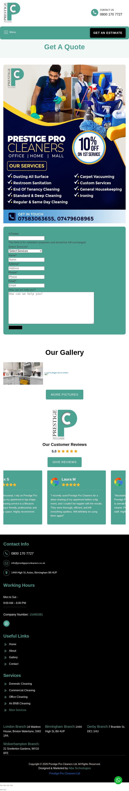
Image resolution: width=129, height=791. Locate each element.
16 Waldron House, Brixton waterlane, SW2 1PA (22, 731)
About (12, 650)
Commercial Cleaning (22, 690)
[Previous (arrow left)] (1, 789)
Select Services (18, 246)
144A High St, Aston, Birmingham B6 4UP (34, 572)
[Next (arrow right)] (4, 789)
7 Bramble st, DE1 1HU (106, 729)
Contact (13, 663)
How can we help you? (22, 289)
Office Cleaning (18, 696)
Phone (12, 272)
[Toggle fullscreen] (8, 785)
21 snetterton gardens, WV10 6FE (21, 748)
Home (12, 644)
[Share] (4, 785)
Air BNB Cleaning (19, 703)
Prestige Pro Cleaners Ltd (64, 773)
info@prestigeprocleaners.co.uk (28, 563)
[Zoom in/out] (11, 785)
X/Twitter (13, 233)
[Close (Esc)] (1, 785)
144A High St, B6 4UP (63, 729)
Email (12, 281)
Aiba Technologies (80, 768)
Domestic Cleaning (20, 683)
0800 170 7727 (22, 553)
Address (13, 263)
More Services (17, 710)
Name (12, 255)
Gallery (13, 657)
